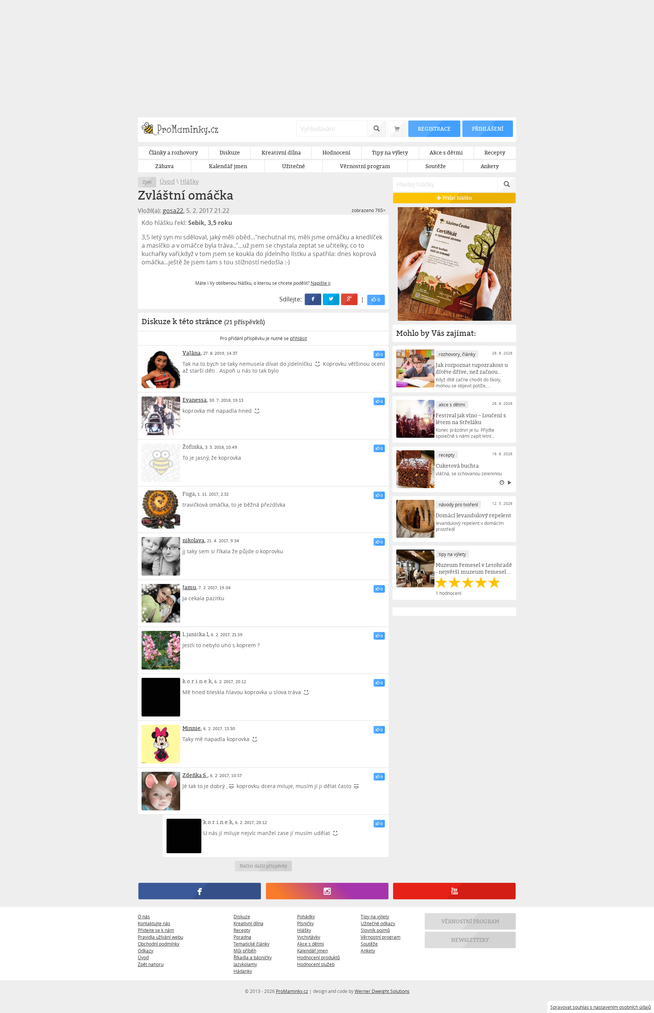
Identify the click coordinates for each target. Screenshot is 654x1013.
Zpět (147, 182)
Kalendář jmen (312, 950)
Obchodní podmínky (158, 944)
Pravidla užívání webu (160, 937)
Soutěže (369, 944)
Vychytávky (308, 937)
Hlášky (189, 181)
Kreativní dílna (248, 923)
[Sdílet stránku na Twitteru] (331, 299)
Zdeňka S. (194, 775)
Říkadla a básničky (253, 957)
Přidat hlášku (456, 198)
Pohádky (306, 916)
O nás (144, 916)
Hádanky (243, 971)
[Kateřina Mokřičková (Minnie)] (161, 744)
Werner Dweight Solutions (382, 991)
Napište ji (320, 283)
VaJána (191, 352)
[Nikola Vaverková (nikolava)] (161, 556)
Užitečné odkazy (378, 923)
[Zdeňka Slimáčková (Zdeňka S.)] (161, 791)
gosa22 (173, 210)
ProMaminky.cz (292, 991)
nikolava (193, 540)
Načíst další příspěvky (263, 866)
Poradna (242, 937)
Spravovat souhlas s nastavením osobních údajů (600, 1007)
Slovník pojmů (375, 930)
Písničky (305, 923)
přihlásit (298, 338)
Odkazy (145, 950)
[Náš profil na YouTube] (454, 891)
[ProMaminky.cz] (183, 129)
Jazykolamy (245, 964)
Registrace (434, 128)
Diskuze (242, 916)
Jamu (189, 587)
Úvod (167, 181)
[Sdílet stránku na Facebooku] (313, 299)
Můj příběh (245, 950)
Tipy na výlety (375, 916)
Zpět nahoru (151, 964)
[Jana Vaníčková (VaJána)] (161, 369)
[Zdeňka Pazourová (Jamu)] (161, 603)
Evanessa (194, 399)
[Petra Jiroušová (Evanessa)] (161, 415)
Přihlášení (487, 128)
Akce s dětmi (310, 944)
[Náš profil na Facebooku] (200, 891)
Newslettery (470, 939)
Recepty (242, 930)
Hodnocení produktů (318, 957)
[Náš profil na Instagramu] (327, 891)
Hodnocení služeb (316, 964)
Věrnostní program (380, 937)
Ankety (368, 950)
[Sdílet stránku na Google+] (349, 299)
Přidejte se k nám (156, 930)
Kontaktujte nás (154, 923)
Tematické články (251, 944)
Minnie (191, 728)
